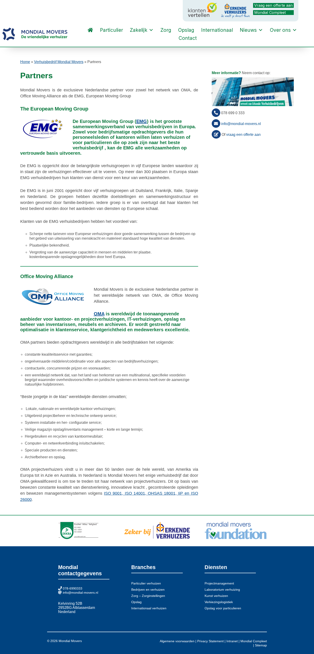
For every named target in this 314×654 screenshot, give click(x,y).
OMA (99, 313)
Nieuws (248, 30)
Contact (188, 38)
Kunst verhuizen (216, 596)
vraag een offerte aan (243, 135)
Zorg (165, 30)
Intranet (232, 641)
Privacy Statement (210, 641)
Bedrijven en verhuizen (148, 589)
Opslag (186, 30)
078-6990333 (72, 588)
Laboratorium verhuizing (222, 589)
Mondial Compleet (270, 12)
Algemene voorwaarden (177, 641)
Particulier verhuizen (146, 583)
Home (25, 62)
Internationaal (217, 30)
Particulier (111, 30)
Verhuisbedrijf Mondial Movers (58, 62)
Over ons (280, 30)
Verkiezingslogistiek (219, 602)
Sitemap (261, 645)
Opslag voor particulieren (223, 608)
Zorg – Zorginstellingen (148, 596)
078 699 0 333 (233, 113)
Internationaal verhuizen (148, 608)
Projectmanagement (219, 583)
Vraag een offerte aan (273, 5)
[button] (204, 38)
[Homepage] (90, 30)
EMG (141, 121)
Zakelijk (138, 30)
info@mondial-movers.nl (241, 124)
